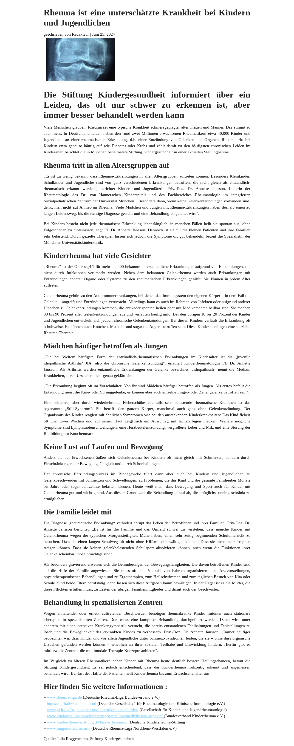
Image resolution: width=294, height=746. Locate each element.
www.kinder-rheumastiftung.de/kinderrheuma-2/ (87, 722)
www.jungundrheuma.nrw (68, 728)
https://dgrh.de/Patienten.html (71, 703)
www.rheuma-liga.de (64, 697)
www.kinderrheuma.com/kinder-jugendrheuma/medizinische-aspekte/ (105, 716)
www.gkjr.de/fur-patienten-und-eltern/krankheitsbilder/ (92, 709)
